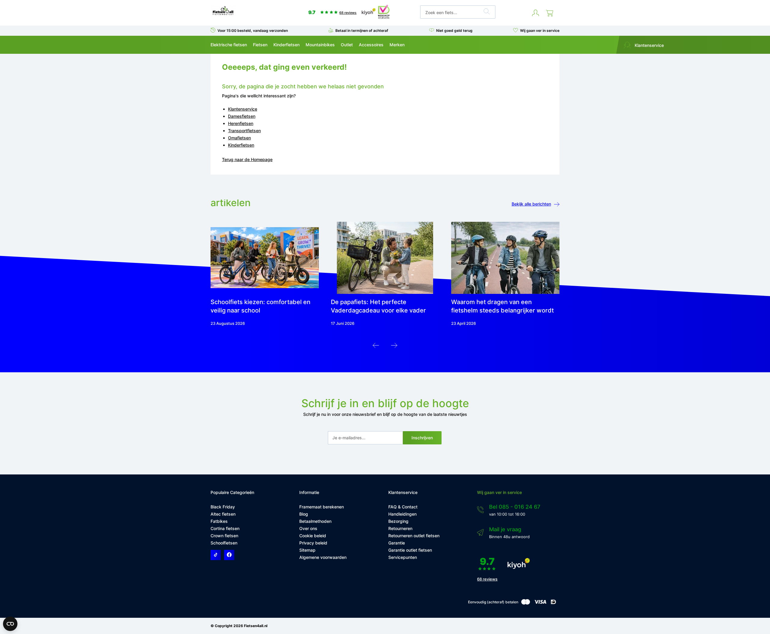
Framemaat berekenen (321, 506)
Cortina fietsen (225, 528)
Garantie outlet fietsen (410, 550)
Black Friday (223, 506)
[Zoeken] (486, 12)
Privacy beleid (313, 542)
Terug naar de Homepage (247, 159)
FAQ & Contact (402, 506)
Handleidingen (402, 514)
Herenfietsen (240, 123)
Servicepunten (402, 557)
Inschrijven (422, 437)
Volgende (394, 347)
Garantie (396, 542)
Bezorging (398, 521)
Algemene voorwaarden (322, 557)
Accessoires (371, 44)
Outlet (347, 44)
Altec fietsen (223, 514)
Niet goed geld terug (454, 30)
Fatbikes (219, 521)
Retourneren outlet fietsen (413, 535)
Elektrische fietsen (229, 44)
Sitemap (307, 550)
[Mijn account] (535, 13)
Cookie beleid (312, 535)
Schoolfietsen (224, 542)
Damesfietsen (241, 116)
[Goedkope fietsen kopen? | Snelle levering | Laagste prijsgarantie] (223, 14)
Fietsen (260, 44)
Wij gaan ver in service (539, 30)
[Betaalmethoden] (525, 603)
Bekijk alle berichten (531, 203)
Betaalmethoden (315, 521)
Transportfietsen (244, 130)
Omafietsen (239, 137)
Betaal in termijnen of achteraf (361, 30)
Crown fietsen (224, 535)
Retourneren (400, 528)
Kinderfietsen (286, 44)
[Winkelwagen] (549, 13)
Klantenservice (648, 45)
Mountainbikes (320, 44)
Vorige (376, 347)
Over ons (308, 528)
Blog (303, 514)
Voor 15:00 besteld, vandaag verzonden (252, 30)
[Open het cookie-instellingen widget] (10, 624)
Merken (397, 44)
